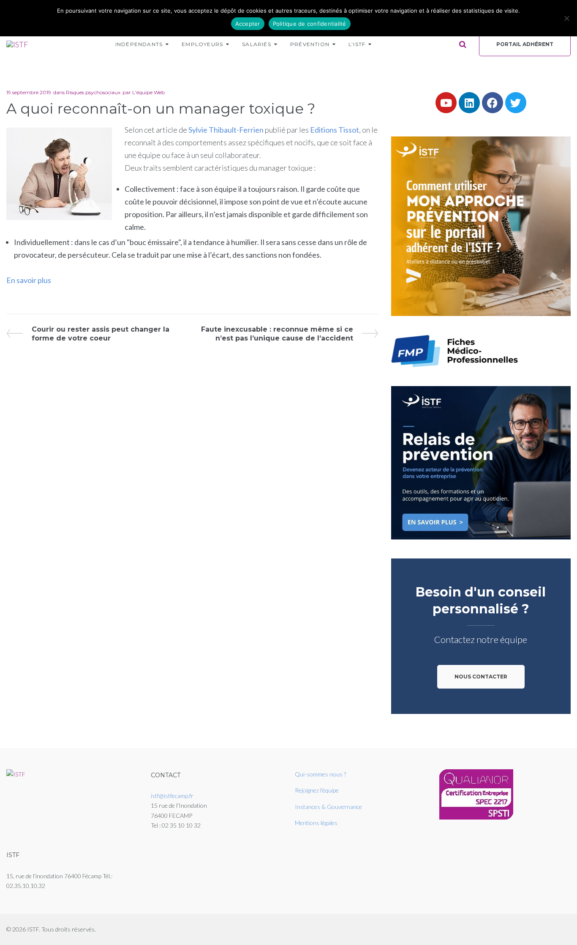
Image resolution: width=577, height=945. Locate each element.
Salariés (256, 44)
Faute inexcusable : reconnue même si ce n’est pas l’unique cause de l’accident (277, 333)
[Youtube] (446, 102)
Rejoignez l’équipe (317, 790)
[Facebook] (492, 102)
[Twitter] (515, 102)
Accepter (247, 23)
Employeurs (202, 44)
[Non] (566, 18)
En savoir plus (28, 280)
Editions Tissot (334, 129)
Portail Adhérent (524, 44)
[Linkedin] (469, 102)
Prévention (309, 44)
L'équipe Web (148, 92)
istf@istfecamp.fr (172, 795)
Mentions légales (316, 822)
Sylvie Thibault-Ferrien (226, 129)
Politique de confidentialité (309, 23)
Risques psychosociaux (93, 92)
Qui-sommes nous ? (320, 774)
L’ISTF (356, 44)
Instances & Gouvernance (328, 806)
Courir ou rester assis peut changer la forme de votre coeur (100, 333)
